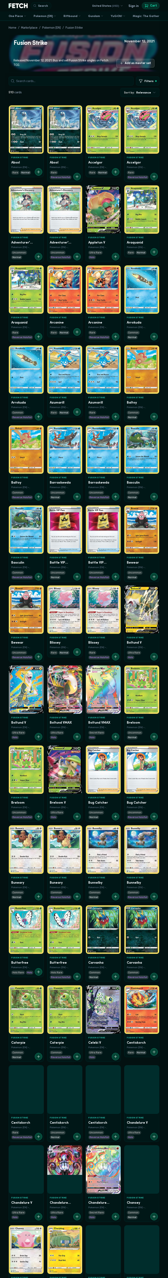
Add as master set (138, 63)
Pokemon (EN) (43, 16)
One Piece (16, 16)
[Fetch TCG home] (18, 5)
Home (12, 27)
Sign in (133, 6)
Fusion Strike (74, 27)
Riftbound (70, 16)
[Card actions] (38, 172)
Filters (148, 81)
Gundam (94, 16)
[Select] (13, 110)
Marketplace (29, 27)
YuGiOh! (116, 16)
